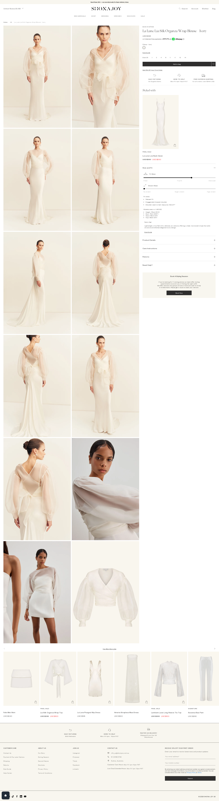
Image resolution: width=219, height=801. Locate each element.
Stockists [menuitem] (41, 765)
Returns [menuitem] (6, 765)
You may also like (109, 649)
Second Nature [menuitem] (43, 761)
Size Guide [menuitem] (7, 769)
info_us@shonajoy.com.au (120, 753)
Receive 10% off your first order (179, 748)
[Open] (5, 795)
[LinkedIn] (21, 796)
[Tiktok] (13, 796)
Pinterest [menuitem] (76, 757)
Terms (200, 772)
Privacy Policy (191, 772)
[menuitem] (80, 16)
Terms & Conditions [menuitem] (45, 773)
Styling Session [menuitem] (43, 757)
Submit (190, 778)
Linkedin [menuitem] (76, 769)
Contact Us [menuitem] (7, 753)
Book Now (179, 293)
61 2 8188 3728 (116, 757)
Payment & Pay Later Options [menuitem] (13, 757)
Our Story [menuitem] (41, 753)
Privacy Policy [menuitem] (43, 769)
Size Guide (146, 53)
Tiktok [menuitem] (75, 761)
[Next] (215, 648)
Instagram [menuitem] (76, 753)
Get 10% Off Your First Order (153, 70)
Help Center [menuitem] (7, 773)
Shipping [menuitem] (6, 761)
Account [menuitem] (194, 9)
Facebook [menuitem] (76, 765)
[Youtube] (25, 796)
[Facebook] (17, 796)
